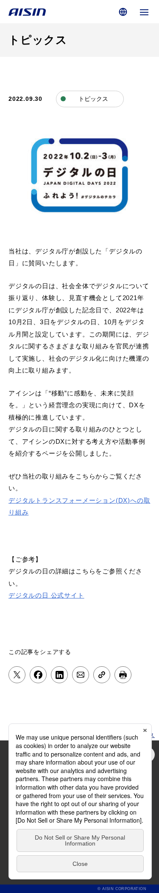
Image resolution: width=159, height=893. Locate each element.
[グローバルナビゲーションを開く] (144, 11)
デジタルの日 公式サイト (46, 595)
